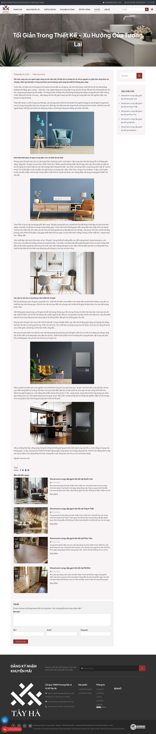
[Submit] (139, 76)
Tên (15, 630)
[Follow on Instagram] (149, 2)
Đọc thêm (54, 494)
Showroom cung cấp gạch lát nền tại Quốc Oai (71, 479)
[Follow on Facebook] (147, 2)
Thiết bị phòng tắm (85, 689)
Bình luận (16, 612)
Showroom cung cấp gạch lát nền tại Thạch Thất (72, 508)
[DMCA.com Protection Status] (101, 707)
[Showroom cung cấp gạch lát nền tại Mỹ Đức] (31, 580)
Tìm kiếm (100, 701)
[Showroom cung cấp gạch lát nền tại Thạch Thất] (31, 520)
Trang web (84, 630)
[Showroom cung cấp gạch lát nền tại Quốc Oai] (31, 491)
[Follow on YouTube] (153, 2)
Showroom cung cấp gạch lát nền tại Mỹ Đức (70, 568)
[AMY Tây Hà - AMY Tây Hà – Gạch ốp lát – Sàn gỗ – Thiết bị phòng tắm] (6, 9)
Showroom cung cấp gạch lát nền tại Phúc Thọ (71, 538)
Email (49, 630)
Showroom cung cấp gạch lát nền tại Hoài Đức (131, 128)
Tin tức (97, 9)
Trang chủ (17, 9)
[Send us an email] (151, 2)
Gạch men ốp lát (33, 9)
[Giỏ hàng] (152, 9)
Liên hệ (107, 9)
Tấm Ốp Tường (84, 9)
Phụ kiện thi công (67, 9)
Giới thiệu (100, 693)
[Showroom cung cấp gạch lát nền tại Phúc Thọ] (31, 550)
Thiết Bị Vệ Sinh (50, 9)
